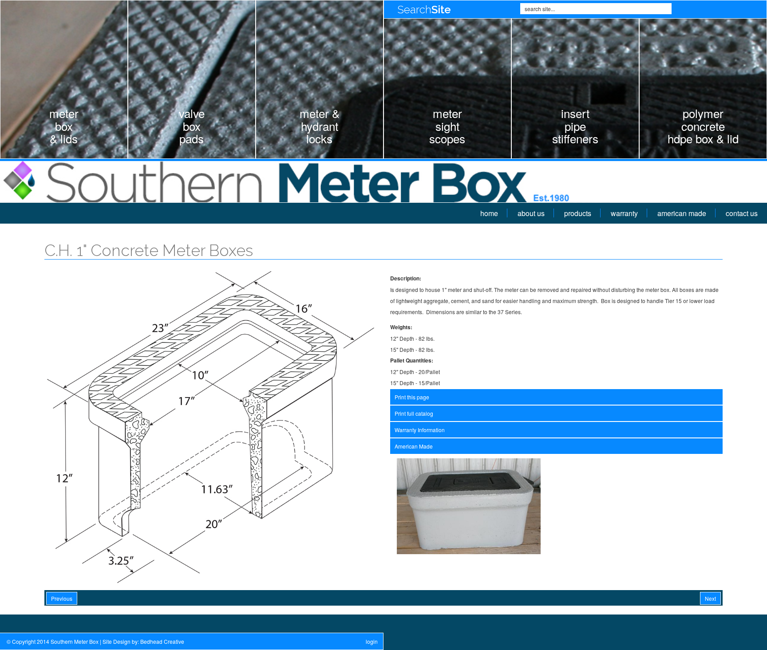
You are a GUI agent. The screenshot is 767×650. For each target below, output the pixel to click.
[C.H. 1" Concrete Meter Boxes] (210, 426)
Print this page (412, 397)
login (372, 641)
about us (531, 213)
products (577, 213)
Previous (61, 598)
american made (681, 213)
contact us (742, 213)
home (489, 213)
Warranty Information (420, 429)
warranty (624, 213)
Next (710, 598)
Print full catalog (414, 413)
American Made (414, 446)
